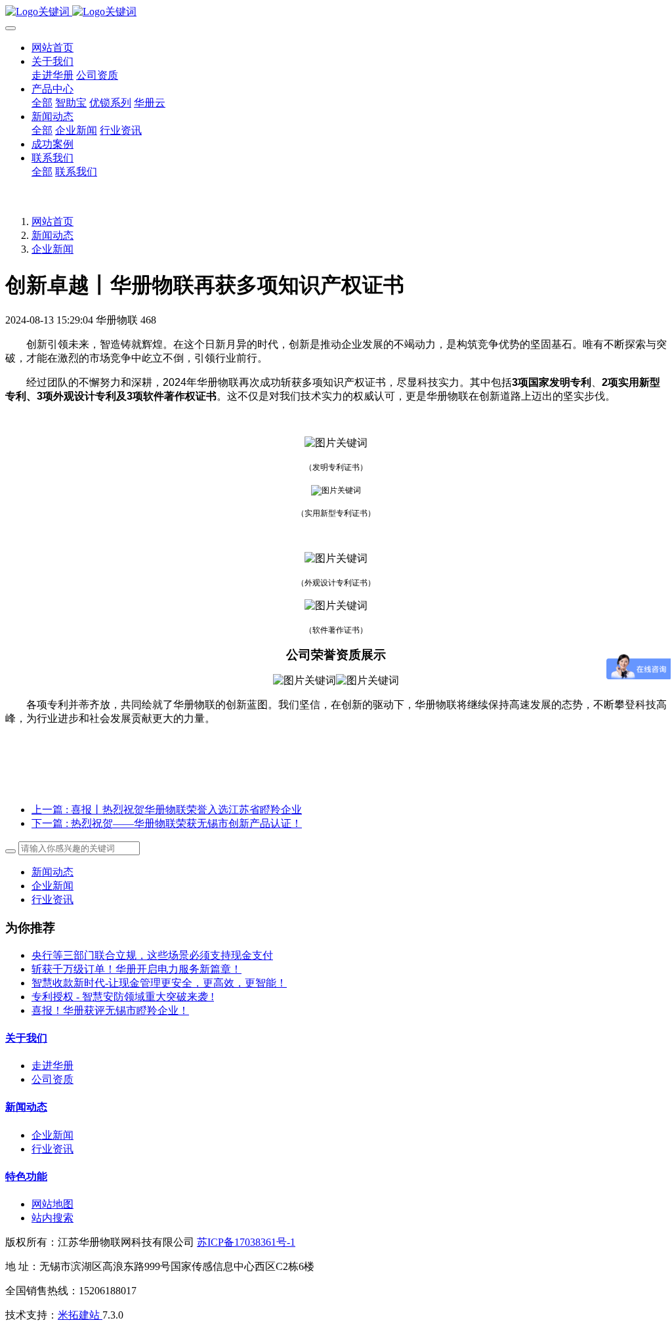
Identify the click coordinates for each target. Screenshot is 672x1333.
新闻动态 (53, 235)
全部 (42, 102)
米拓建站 (80, 1315)
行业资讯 (53, 899)
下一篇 (167, 823)
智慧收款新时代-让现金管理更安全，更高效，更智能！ (159, 982)
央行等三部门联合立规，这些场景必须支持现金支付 (152, 955)
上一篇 (167, 809)
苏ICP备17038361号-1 (246, 1242)
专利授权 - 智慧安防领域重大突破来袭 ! (123, 996)
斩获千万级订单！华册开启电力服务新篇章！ (137, 969)
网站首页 (53, 47)
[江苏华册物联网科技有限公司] (336, 12)
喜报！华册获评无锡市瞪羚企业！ (110, 1010)
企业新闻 (53, 249)
